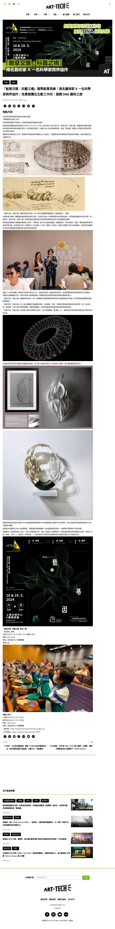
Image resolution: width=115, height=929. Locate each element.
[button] (37, 15)
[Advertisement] (48, 770)
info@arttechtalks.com (57, 905)
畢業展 (6, 834)
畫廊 (15, 848)
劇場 (28, 800)
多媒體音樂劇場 (9, 800)
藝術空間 (7, 848)
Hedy (25, 100)
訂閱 (86, 877)
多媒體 (20, 800)
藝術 (13, 82)
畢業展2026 (16, 834)
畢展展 (17, 817)
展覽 (6, 82)
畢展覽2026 (8, 817)
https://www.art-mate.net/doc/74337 (26, 732)
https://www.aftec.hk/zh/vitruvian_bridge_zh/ (28, 729)
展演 (36, 800)
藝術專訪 (45, 800)
